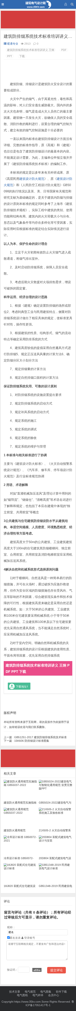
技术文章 (14, 991)
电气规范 (30, 991)
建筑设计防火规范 (31, 178)
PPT (9, 56)
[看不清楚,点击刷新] (37, 970)
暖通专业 (12, 43)
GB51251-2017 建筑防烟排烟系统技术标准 (35, 737)
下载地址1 (22, 686)
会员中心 (53, 995)
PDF (64, 49)
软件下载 (61, 991)
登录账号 (29, 937)
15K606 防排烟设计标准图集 (26, 740)
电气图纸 (22, 995)
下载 (22, 56)
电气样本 (38, 995)
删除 (42, 727)
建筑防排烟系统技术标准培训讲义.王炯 (30, 49)
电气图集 (45, 991)
